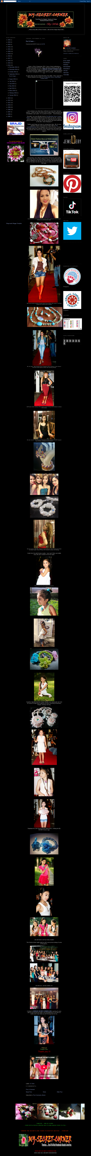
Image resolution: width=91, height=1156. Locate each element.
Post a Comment (30, 1089)
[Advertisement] (15, 192)
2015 (9, 63)
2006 (9, 114)
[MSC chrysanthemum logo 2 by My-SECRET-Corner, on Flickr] (45, 31)
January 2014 (12, 95)
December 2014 (13, 67)
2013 (9, 98)
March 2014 (12, 90)
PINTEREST (66, 68)
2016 (9, 60)
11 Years (32, 1083)
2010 (9, 105)
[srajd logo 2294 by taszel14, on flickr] (16, 134)
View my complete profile (71, 53)
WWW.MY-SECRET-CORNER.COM (51, 69)
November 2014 (13, 69)
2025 (9, 40)
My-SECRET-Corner (45, 7)
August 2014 (12, 79)
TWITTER (65, 72)
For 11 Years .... (13, 76)
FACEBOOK (66, 62)
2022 (9, 46)
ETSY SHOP (66, 60)
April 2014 (11, 88)
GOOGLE (65, 64)
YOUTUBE (66, 74)
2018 (9, 56)
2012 (9, 100)
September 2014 (13, 74)
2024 (9, 42)
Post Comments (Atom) (39, 1095)
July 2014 (11, 81)
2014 (9, 65)
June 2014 (12, 83)
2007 (9, 111)
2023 (9, 44)
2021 (9, 49)
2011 (9, 102)
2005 (9, 116)
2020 (9, 51)
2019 (9, 53)
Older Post (59, 1092)
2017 (9, 58)
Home (44, 1092)
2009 (9, 107)
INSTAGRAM (66, 66)
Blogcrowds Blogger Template (14, 223)
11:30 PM (43, 44)
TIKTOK (65, 70)
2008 (9, 109)
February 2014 (13, 93)
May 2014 (11, 86)
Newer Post (29, 1092)
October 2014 (12, 71)
